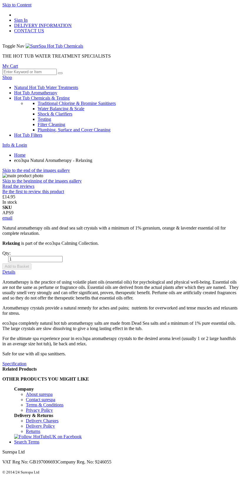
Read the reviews (18, 186)
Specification (14, 363)
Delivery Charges (42, 420)
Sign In (21, 20)
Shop (7, 77)
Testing (44, 119)
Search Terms (26, 441)
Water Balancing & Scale (61, 108)
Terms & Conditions (44, 404)
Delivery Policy (40, 426)
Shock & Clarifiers (55, 113)
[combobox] (29, 72)
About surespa (39, 394)
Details (8, 272)
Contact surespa (40, 399)
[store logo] (54, 45)
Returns (33, 431)
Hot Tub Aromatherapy (35, 92)
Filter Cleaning (51, 124)
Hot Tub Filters (28, 135)
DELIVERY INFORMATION (43, 25)
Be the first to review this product (33, 191)
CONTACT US (29, 30)
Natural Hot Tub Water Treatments (46, 87)
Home (20, 155)
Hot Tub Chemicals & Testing (42, 98)
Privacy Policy (39, 410)
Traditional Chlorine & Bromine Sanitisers (77, 103)
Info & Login (14, 145)
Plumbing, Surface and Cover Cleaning (74, 129)
